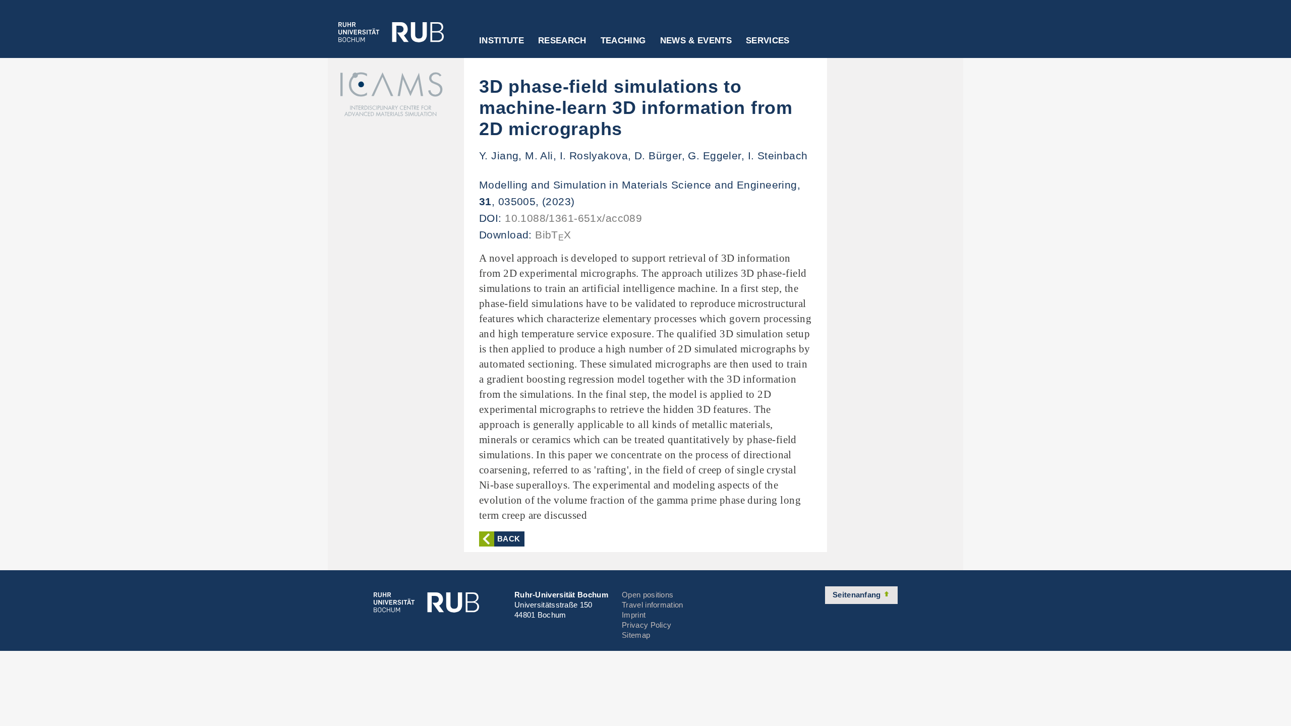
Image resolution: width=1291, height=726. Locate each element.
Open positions (647, 594)
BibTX (553, 234)
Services (768, 40)
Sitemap (636, 635)
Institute (501, 40)
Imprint (634, 615)
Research (562, 40)
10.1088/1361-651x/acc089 (573, 218)
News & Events (696, 40)
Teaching (623, 40)
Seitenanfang (858, 594)
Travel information (652, 604)
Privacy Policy (646, 625)
